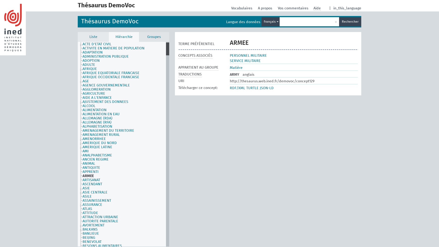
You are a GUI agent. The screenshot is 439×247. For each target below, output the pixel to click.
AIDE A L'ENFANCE (97, 97)
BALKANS (90, 229)
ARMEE (88, 176)
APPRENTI (91, 172)
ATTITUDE (90, 213)
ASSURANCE (92, 205)
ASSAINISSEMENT (97, 200)
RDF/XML (237, 88)
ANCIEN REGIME (96, 159)
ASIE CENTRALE (95, 192)
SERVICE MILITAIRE (245, 61)
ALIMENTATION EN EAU (101, 114)
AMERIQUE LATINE (97, 147)
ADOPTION (91, 60)
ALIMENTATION (95, 110)
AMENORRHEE (94, 139)
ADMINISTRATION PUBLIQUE (106, 56)
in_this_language (347, 8)
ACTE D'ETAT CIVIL (97, 44)
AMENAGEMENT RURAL (101, 135)
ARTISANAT (91, 180)
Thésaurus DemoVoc (110, 22)
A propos (265, 8)
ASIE (86, 188)
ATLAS (87, 209)
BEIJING (89, 237)
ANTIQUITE (91, 167)
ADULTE (89, 65)
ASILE (87, 196)
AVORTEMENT (93, 225)
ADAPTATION (93, 52)
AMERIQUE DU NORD (100, 143)
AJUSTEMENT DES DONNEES (105, 102)
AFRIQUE (90, 69)
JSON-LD (267, 88)
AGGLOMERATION (97, 89)
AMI (86, 151)
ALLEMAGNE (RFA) (97, 122)
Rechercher (350, 21)
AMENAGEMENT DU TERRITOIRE (108, 130)
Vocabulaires (242, 8)
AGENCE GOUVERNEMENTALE (106, 85)
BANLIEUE (91, 233)
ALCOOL (89, 106)
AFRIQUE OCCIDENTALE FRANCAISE (111, 77)
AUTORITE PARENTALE (100, 221)
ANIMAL (89, 163)
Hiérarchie (124, 37)
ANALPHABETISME (97, 155)
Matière (236, 68)
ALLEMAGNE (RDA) (97, 118)
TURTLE (252, 88)
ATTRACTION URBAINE (100, 217)
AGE (86, 81)
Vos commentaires (293, 8)
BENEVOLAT (92, 242)
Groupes (154, 37)
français (270, 21)
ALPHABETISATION (97, 126)
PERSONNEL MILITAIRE (248, 55)
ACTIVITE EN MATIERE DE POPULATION (114, 48)
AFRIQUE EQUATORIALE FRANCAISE (111, 73)
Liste (93, 37)
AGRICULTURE (94, 93)
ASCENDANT (92, 184)
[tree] (123, 144)
